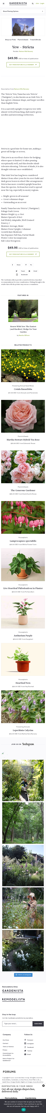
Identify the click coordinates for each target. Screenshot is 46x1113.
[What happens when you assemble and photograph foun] (23, 823)
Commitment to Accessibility (8, 1054)
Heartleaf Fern (23, 683)
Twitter (29, 1051)
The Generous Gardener (23, 490)
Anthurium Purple (23, 636)
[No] (43, 1106)
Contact (5, 1043)
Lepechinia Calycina (23, 730)
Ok (24, 1110)
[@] (8, 755)
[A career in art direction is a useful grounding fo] (23, 950)
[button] (32, 3)
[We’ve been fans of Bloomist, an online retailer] (23, 780)
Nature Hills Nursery (26, 51)
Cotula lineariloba (23, 389)
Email (29, 1054)
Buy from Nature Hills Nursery (21, 64)
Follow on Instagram (24, 975)
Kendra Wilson (24, 335)
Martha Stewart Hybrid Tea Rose (23, 440)
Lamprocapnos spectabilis (23, 541)
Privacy (5, 1050)
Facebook (30, 1047)
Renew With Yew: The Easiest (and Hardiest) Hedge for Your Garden (23, 329)
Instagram (30, 1043)
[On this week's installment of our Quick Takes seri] (23, 908)
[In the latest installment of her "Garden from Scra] (23, 865)
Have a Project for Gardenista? (8, 1059)
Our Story (6, 1040)
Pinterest (30, 1040)
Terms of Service (8, 1046)
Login (42, 3)
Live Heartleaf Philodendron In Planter (23, 588)
